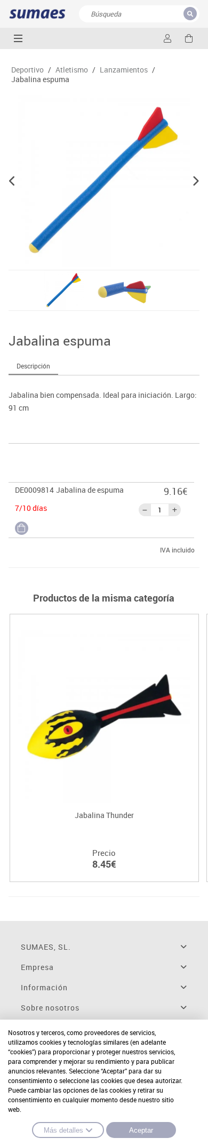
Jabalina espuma (40, 79)
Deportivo (27, 70)
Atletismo (71, 70)
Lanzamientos (124, 70)
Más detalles (63, 1130)
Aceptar (141, 1130)
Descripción (33, 366)
